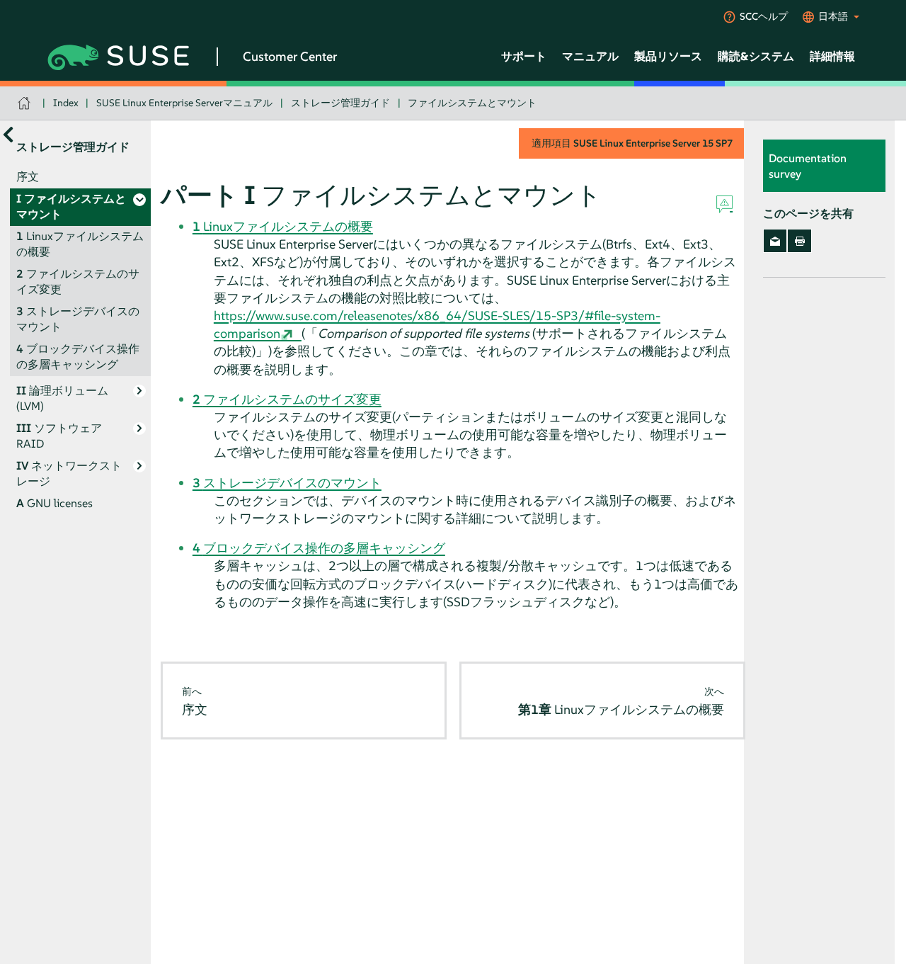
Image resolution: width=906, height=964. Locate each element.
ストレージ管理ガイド (340, 102)
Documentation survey (808, 166)
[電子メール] (775, 240)
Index (66, 102)
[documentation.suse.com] (25, 103)
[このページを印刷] (799, 240)
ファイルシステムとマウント (472, 102)
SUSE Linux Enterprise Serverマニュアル (184, 102)
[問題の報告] (724, 204)
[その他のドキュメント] (8, 134)
